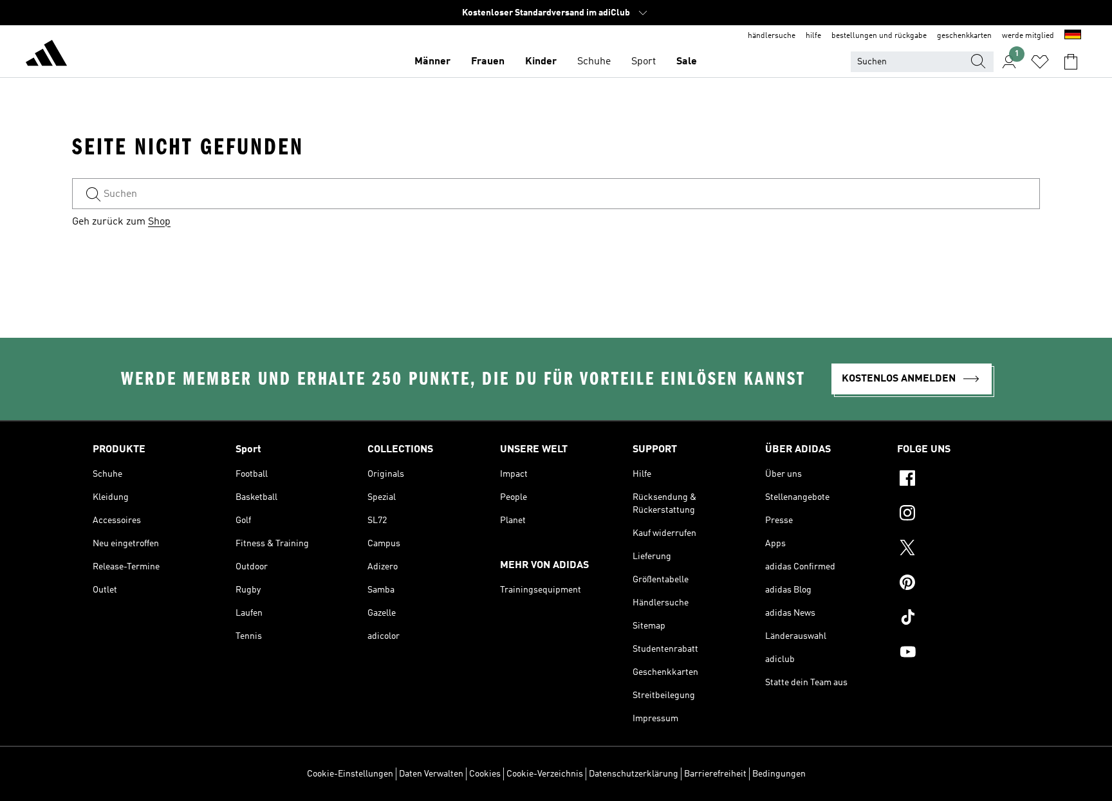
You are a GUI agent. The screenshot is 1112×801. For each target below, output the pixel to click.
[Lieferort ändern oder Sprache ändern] (1072, 36)
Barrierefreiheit (715, 773)
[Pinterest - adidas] (958, 584)
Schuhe (594, 62)
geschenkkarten (964, 36)
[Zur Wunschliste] (1039, 61)
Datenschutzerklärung (633, 773)
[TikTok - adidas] (958, 619)
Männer (432, 62)
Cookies (485, 773)
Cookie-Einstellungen (350, 773)
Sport (643, 62)
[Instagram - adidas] (958, 514)
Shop (159, 222)
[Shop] (46, 55)
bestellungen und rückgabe (879, 36)
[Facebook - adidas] (958, 480)
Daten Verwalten (431, 773)
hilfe (813, 36)
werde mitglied (1028, 36)
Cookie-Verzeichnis (544, 773)
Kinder (541, 62)
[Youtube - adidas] (958, 653)
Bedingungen (779, 773)
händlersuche (771, 36)
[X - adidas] (958, 549)
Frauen (488, 62)
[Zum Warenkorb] (1070, 61)
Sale (686, 62)
